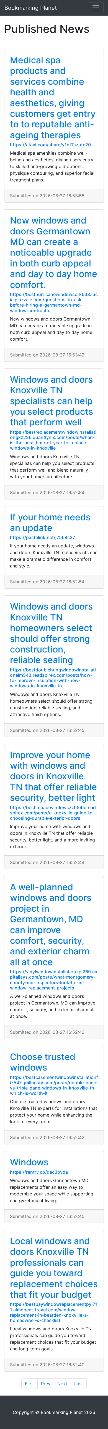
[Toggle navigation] (96, 7)
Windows (29, 1162)
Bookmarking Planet (30, 7)
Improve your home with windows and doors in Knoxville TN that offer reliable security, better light (53, 776)
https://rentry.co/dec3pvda (39, 1172)
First (29, 1383)
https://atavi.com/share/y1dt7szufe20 (50, 144)
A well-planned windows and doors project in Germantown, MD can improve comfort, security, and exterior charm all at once (50, 924)
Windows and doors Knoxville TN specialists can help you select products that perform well (51, 401)
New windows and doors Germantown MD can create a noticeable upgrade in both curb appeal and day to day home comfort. (53, 252)
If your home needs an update (50, 522)
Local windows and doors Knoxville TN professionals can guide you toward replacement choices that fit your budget (54, 1268)
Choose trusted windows (42, 1062)
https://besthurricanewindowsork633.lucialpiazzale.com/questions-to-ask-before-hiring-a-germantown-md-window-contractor (54, 302)
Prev (45, 1383)
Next (62, 1383)
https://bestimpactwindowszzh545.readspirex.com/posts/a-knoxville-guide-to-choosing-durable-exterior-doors (53, 813)
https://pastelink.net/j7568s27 (42, 537)
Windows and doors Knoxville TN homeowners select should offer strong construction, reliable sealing (51, 633)
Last (78, 1383)
